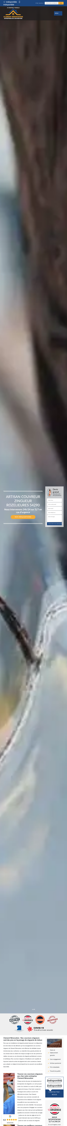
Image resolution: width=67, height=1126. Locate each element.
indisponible (11, 2)
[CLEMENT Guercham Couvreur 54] (13, 13)
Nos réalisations (23, 517)
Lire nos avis (10, 1122)
